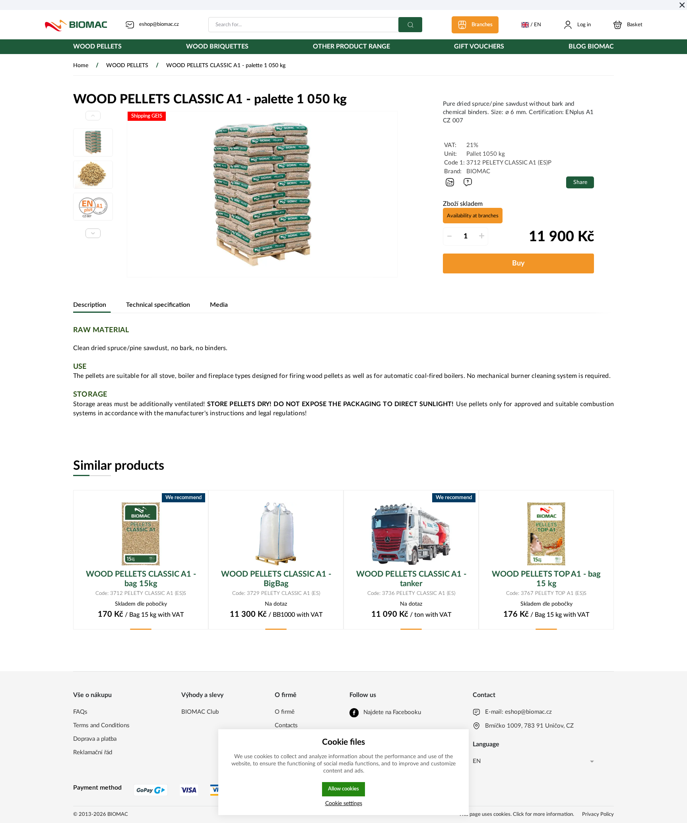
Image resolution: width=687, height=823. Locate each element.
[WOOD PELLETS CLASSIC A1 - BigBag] (276, 533)
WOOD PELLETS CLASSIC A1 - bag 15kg (141, 579)
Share (580, 182)
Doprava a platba (94, 739)
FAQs (80, 712)
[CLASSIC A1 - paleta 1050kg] (262, 194)
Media (219, 305)
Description (89, 305)
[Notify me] (450, 182)
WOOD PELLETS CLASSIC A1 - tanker (411, 579)
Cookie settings (343, 803)
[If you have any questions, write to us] (468, 182)
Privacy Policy (598, 814)
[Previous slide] (93, 115)
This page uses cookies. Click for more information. (516, 814)
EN (477, 761)
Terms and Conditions (101, 725)
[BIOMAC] (76, 24)
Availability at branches (473, 216)
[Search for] (410, 24)
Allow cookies (343, 789)
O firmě (285, 712)
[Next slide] (93, 233)
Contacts (286, 725)
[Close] (682, 5)
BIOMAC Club (200, 712)
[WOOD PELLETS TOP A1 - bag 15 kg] (546, 533)
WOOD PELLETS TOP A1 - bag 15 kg (546, 579)
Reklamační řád (92, 752)
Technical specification (158, 305)
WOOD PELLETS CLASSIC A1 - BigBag (276, 579)
